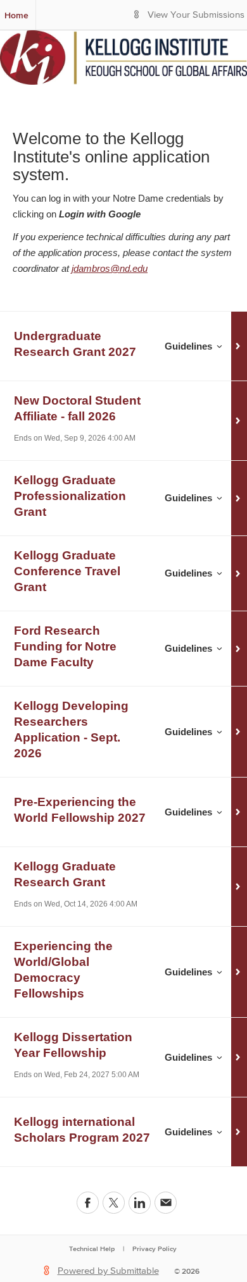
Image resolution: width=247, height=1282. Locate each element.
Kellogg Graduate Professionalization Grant (70, 495)
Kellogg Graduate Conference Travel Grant (67, 571)
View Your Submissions (196, 15)
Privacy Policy (154, 1248)
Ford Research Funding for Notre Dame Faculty (65, 646)
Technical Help (92, 1248)
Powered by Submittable (108, 1271)
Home (16, 15)
